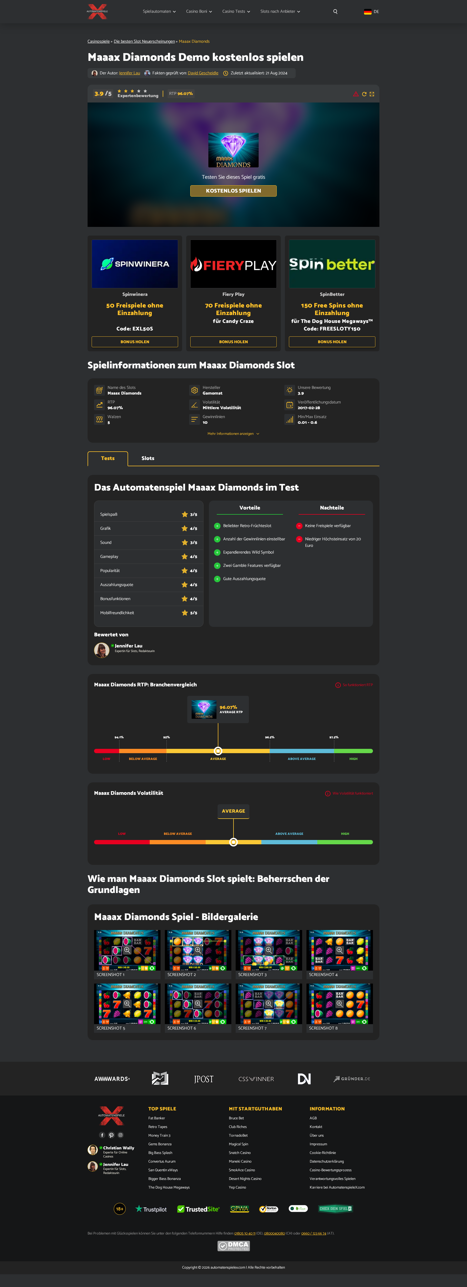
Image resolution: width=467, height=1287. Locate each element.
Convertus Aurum (161, 1161)
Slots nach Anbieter (278, 11)
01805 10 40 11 (244, 1233)
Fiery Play (233, 294)
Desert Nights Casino (245, 1179)
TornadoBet (238, 1136)
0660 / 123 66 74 (313, 1233)
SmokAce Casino (242, 1170)
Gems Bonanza (160, 1144)
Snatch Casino (240, 1153)
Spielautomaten (157, 11)
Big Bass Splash (160, 1153)
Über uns (317, 1136)
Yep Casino (237, 1187)
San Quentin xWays (163, 1170)
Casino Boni (196, 11)
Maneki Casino (240, 1161)
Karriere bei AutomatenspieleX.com (337, 1187)
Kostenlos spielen (233, 191)
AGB (313, 1118)
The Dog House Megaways (169, 1187)
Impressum (318, 1144)
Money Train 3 (159, 1136)
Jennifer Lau (129, 73)
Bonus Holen (135, 342)
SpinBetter (332, 294)
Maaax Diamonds (124, 393)
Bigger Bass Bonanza (164, 1179)
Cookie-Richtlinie (323, 1153)
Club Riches (238, 1127)
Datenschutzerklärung (327, 1161)
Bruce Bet (236, 1118)
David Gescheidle (203, 73)
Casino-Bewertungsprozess (331, 1170)
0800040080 (274, 1233)
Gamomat (212, 393)
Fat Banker (156, 1118)
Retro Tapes (157, 1127)
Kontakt (316, 1127)
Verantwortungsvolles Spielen (332, 1179)
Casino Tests (233, 11)
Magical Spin (238, 1144)
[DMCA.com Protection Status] (233, 1250)
